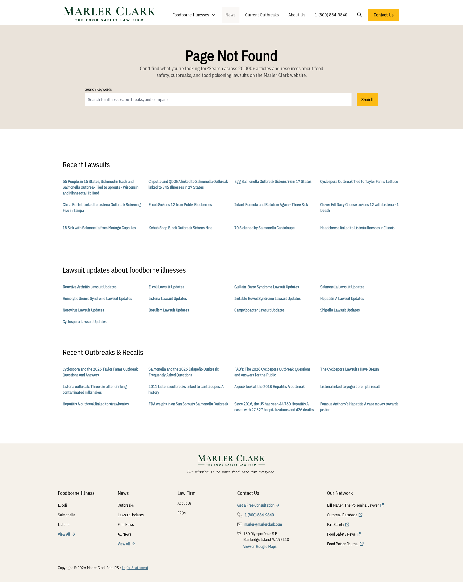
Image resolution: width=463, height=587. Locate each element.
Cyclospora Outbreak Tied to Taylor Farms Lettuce (359, 181)
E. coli (62, 505)
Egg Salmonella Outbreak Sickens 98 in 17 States (273, 181)
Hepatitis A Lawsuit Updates (342, 298)
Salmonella (66, 514)
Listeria (63, 524)
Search (367, 99)
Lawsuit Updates (131, 514)
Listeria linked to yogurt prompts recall (350, 386)
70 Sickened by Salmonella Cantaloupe (264, 227)
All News (124, 534)
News (230, 15)
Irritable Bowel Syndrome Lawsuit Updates (267, 298)
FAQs (181, 513)
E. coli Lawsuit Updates (166, 286)
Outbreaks (126, 505)
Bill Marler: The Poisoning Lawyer (353, 505)
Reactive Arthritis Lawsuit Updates (89, 286)
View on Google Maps (260, 546)
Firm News (126, 524)
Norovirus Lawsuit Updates (83, 310)
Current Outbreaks (262, 15)
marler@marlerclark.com (263, 524)
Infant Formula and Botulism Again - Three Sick (271, 204)
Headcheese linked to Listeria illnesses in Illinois (357, 227)
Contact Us (384, 15)
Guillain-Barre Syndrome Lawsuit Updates (266, 286)
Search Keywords (98, 89)
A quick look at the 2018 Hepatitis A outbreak (269, 386)
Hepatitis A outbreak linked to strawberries (96, 403)
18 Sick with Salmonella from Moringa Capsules (99, 227)
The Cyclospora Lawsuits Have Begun (349, 369)
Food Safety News (341, 534)
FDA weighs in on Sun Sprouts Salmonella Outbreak (188, 403)
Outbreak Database (342, 514)
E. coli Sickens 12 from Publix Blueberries (180, 204)
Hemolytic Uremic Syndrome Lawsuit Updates (97, 298)
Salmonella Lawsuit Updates (342, 286)
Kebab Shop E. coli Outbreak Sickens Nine (180, 227)
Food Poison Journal (343, 543)
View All (64, 534)
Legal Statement (135, 567)
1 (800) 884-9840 (331, 15)
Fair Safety (335, 524)
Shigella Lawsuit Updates (340, 310)
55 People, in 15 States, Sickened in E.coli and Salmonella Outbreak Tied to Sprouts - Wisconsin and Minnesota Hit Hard (100, 187)
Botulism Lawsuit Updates (169, 310)
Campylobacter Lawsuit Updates (259, 310)
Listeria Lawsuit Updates (168, 298)
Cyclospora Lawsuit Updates (85, 321)
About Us (296, 15)
